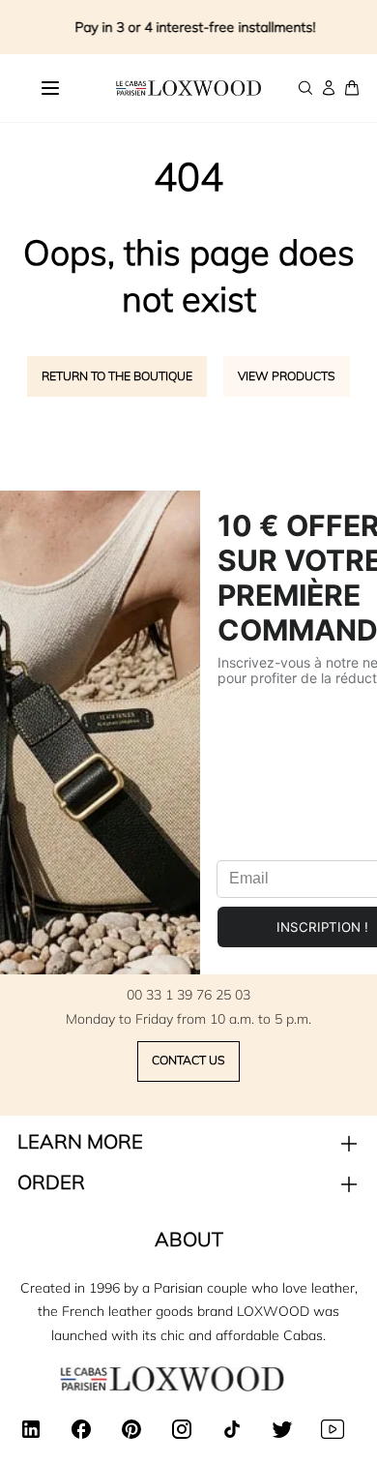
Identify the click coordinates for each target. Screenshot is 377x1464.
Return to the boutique (117, 376)
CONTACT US (188, 1060)
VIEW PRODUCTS (286, 376)
